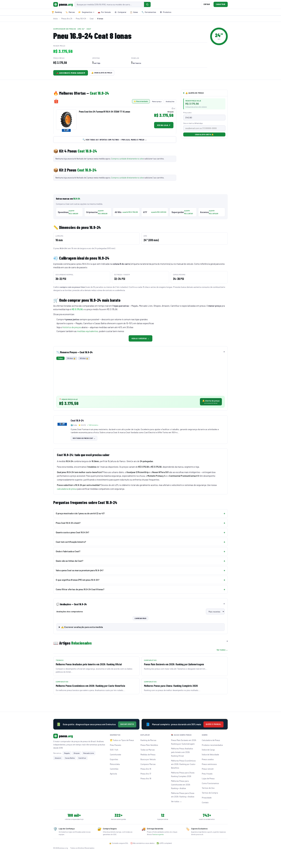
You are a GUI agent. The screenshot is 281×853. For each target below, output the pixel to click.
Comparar (120, 12)
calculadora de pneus (67, 488)
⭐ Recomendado (141, 101)
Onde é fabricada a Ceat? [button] (68, 551)
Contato (205, 802)
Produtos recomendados (212, 745)
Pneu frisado (207, 773)
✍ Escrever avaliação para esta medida (82, 627)
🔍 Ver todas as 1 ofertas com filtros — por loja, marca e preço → (115, 139)
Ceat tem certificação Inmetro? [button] (71, 542)
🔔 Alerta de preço (211, 401)
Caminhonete (115, 754)
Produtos (165, 12)
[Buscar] (147, 4)
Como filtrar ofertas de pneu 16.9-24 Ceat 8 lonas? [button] (80, 589)
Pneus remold (207, 769)
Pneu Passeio (115, 745)
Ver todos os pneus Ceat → (84, 438)
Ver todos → (222, 650)
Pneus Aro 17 (145, 773)
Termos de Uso (208, 788)
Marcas (70, 12)
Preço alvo (187, 112)
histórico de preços (71, 327)
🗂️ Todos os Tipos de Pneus (122, 740)
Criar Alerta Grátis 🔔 (204, 134)
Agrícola (113, 773)
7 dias (60, 358)
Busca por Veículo (148, 759)
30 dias (71, 358)
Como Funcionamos (210, 783)
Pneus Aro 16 (145, 769)
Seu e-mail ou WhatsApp (193, 123)
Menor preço (157, 101)
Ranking (57, 12)
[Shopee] (56, 101)
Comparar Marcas (148, 764)
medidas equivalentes (87, 331)
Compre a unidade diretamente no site (127, 158)
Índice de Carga (208, 749)
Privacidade (206, 797)
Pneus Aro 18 (145, 778)
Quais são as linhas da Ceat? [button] (69, 561)
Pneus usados (208, 759)
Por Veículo (104, 12)
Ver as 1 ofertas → (140, 338)
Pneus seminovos (209, 764)
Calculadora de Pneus (211, 740)
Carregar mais (140, 618)
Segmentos (86, 12)
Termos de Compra (210, 792)
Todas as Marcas (147, 749)
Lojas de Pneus (208, 778)
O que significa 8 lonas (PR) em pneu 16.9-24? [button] (77, 580)
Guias (134, 12)
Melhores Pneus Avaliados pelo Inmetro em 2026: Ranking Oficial (182, 752)
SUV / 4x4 (114, 749)
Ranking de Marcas (148, 740)
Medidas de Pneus (147, 754)
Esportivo (114, 759)
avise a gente (158, 834)
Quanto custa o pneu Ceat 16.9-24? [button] (72, 532)
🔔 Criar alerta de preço (101, 73)
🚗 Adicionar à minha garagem (70, 73)
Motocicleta (115, 764)
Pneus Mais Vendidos (149, 745)
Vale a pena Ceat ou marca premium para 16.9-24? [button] (79, 570)
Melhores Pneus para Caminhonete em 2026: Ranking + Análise (181, 784)
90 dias (84, 358)
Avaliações (170, 101)
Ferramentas (149, 12)
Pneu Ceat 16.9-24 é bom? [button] (68, 523)
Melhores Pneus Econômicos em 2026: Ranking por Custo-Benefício (183, 764)
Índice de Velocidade (210, 754)
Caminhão (114, 769)
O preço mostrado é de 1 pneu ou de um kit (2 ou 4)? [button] (80, 513)
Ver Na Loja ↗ (164, 125)
